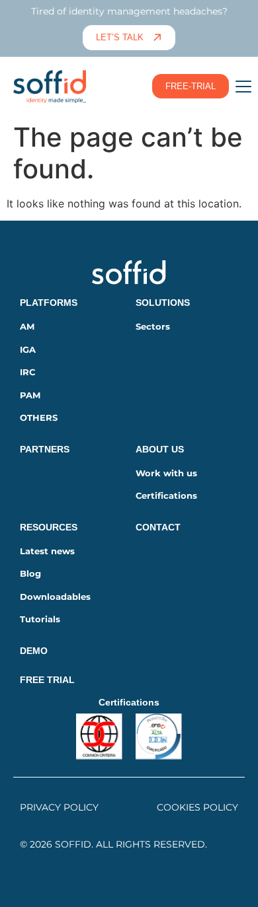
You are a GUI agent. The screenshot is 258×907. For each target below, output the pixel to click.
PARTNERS (44, 449)
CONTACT (158, 527)
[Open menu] (243, 86)
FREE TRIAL (47, 679)
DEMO (34, 650)
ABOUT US (160, 449)
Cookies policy (197, 807)
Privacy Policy (59, 807)
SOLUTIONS (163, 302)
